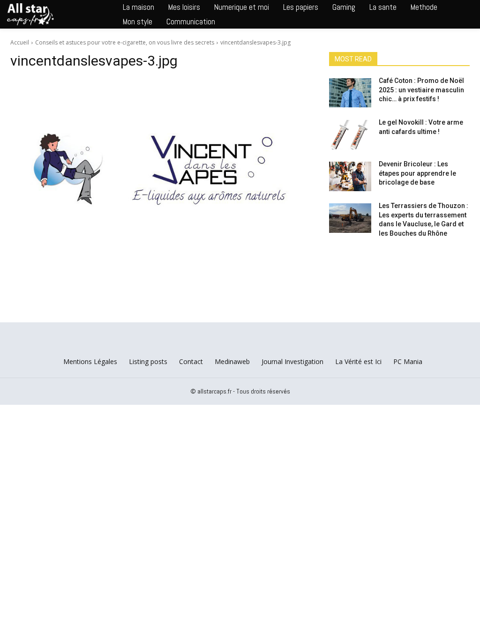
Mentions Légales (90, 361)
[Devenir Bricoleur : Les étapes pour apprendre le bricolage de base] (350, 176)
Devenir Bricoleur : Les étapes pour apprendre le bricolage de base (417, 173)
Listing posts (148, 361)
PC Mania (407, 361)
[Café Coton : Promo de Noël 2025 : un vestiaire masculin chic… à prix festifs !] (350, 93)
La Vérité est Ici (358, 361)
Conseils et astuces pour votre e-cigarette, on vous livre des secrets (124, 42)
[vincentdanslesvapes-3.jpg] (160, 169)
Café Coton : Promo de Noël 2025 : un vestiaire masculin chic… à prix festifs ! (421, 90)
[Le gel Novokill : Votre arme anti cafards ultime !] (350, 134)
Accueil (19, 42)
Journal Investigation (292, 361)
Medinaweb (232, 361)
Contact (191, 361)
